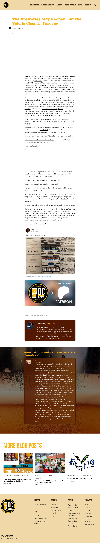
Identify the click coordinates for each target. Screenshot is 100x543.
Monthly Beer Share (41, 518)
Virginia (5, 477)
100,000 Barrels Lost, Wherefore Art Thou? (80, 479)
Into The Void (40, 315)
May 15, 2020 (38, 362)
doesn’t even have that (57, 132)
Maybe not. (36, 83)
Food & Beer (55, 507)
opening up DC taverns (37, 174)
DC (10, 475)
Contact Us (72, 510)
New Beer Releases (16, 475)
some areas (38, 81)
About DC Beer (73, 505)
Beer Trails (38, 516)
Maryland (51, 475)
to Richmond (53, 184)
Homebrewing (56, 510)
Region (28, 475)
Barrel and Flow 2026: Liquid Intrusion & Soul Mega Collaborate (49, 481)
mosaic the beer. (45, 128)
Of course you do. (69, 205)
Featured (54, 505)
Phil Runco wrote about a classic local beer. (39, 140)
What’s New (11, 477)
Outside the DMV (53, 477)
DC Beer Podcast (40, 505)
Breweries (6, 475)
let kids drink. (44, 130)
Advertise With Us (74, 508)
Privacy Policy (72, 526)
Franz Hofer (37, 360)
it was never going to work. (51, 115)
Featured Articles (30, 315)
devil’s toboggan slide (53, 180)
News (47, 315)
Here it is (64, 199)
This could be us (65, 121)
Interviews (54, 513)
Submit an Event (73, 518)
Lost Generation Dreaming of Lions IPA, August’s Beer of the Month (17, 480)
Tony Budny (51, 324)
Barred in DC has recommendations (61, 136)
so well (36, 176)
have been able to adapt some (52, 109)
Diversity (46, 475)
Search (95, 5)
